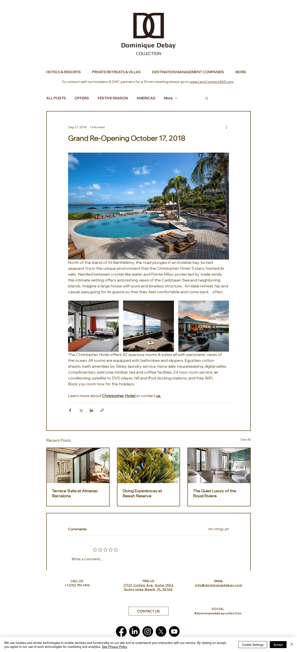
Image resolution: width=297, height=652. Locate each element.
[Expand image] (93, 326)
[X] (161, 631)
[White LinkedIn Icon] (200, 631)
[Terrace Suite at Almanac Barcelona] (78, 465)
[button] (207, 98)
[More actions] (226, 127)
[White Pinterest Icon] (227, 631)
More (168, 98)
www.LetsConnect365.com (212, 81)
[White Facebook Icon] (187, 631)
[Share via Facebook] (70, 410)
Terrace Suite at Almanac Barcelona (75, 493)
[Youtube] (174, 631)
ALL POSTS (56, 98)
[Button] (65, 71)
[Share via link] (102, 410)
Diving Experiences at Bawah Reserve (142, 493)
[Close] (291, 645)
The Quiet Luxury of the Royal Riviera (214, 493)
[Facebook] (121, 631)
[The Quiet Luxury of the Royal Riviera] (219, 465)
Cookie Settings (253, 644)
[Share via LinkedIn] (91, 410)
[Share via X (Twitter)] (81, 410)
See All (245, 439)
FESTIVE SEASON (113, 98)
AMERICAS (146, 98)
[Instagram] (147, 631)
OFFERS (82, 98)
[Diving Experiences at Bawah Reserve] (148, 465)
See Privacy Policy (114, 646)
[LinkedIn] (134, 631)
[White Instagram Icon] (214, 631)
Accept (278, 644)
